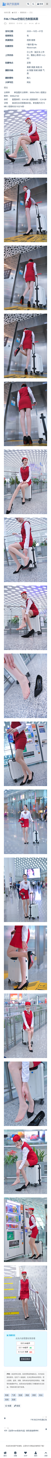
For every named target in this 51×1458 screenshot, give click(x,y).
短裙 (20, 1395)
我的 (35, 1456)
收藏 (9, 1406)
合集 (15, 1456)
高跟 (13, 1400)
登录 (41, 4)
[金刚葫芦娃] (5, 23)
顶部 (45, 1456)
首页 (15, 13)
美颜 (34, 1395)
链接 (18, 1406)
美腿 (27, 1395)
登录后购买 (25, 1359)
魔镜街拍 (23, 13)
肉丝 (40, 1395)
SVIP (25, 1456)
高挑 (6, 1400)
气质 (13, 1395)
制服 (6, 1395)
